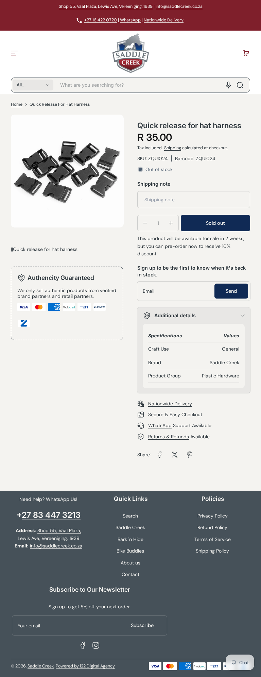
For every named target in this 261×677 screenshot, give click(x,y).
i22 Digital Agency (97, 666)
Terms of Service (212, 539)
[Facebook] (83, 645)
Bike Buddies (130, 551)
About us (130, 563)
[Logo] (130, 53)
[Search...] (239, 85)
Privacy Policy (212, 516)
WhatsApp (130, 20)
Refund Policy (212, 527)
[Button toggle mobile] (15, 53)
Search (130, 516)
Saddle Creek (130, 527)
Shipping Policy (212, 551)
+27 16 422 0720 (100, 20)
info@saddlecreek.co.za (179, 6)
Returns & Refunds (168, 437)
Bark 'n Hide (130, 539)
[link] (160, 454)
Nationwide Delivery (164, 20)
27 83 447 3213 (51, 515)
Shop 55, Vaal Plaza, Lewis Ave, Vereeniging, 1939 (106, 6)
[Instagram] (96, 645)
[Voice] (228, 85)
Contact (130, 574)
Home (16, 104)
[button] (246, 53)
